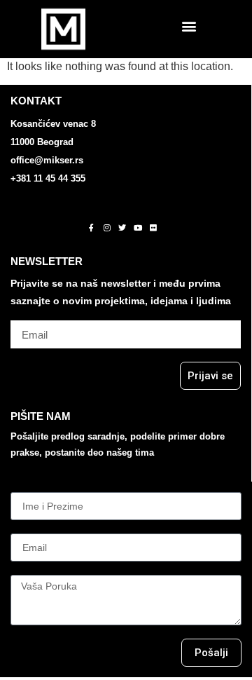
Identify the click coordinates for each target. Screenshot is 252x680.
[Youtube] (138, 227)
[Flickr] (153, 227)
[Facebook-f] (91, 227)
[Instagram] (107, 227)
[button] (189, 25)
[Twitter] (122, 227)
